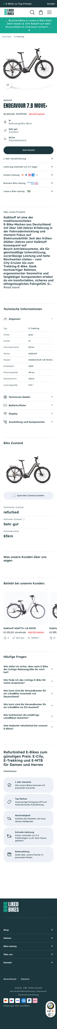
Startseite (7, 37)
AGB (25, 988)
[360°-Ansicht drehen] (7, 84)
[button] (49, 12)
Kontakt (51, 3)
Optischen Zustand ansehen (30, 495)
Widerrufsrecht (35, 988)
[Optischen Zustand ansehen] (28, 470)
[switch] (50, 1014)
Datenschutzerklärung (28, 995)
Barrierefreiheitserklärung (22, 991)
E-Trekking (19, 37)
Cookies (18, 988)
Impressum (41, 991)
